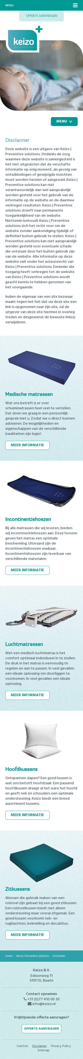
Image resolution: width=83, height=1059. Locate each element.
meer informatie (27, 445)
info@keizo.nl (44, 1004)
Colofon (22, 1046)
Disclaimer (59, 956)
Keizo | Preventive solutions (32, 956)
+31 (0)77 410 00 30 (43, 999)
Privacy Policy (61, 1046)
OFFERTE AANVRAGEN (41, 16)
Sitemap (44, 1050)
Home (9, 956)
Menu (61, 121)
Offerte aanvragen (41, 1028)
